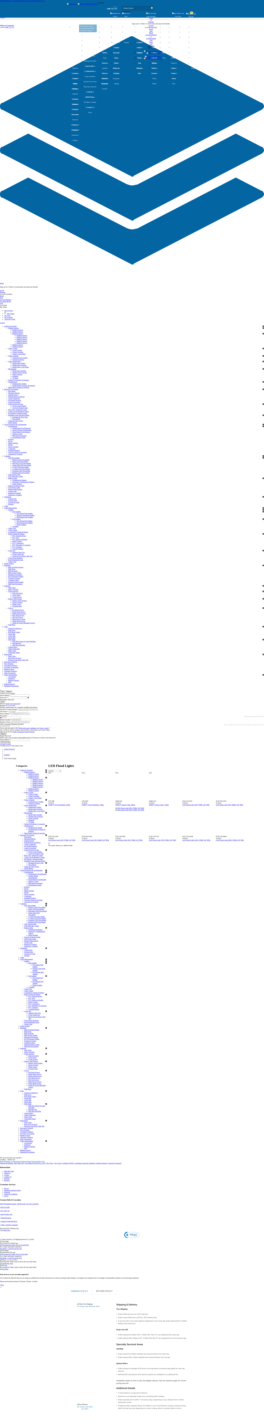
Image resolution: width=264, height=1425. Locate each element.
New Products (8, 664)
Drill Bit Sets (16, 643)
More (191, 22)
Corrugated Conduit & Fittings (18, 532)
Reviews (7, 1180)
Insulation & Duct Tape (20, 417)
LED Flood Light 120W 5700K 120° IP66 (196, 840)
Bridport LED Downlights (21, 473)
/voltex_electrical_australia (9, 1225)
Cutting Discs (12, 647)
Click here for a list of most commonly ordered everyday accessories (87, 28)
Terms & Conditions (10, 1194)
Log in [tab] (2, 691)
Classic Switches (17, 352)
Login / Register (151, 16)
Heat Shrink (16, 419)
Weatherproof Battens (19, 480)
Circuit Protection (102, 22)
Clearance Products (10, 671)
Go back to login (5, 744)
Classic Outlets (17, 350)
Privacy (6, 1188)
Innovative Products (10, 662)
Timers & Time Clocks (15, 421)
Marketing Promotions (11, 686)
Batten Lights (12, 478)
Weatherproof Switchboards (21, 428)
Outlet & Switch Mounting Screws (23, 623)
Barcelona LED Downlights (21, 463)
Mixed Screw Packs (18, 619)
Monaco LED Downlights (20, 460)
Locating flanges (17, 549)
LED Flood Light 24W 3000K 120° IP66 (95, 840)
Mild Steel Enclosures (19, 436)
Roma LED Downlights (20, 462)
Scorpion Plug (17, 606)
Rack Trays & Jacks (14, 658)
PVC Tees (15, 538)
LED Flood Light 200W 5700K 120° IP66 (230, 840)
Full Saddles (16, 519)
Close (2, 1285)
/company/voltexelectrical (8, 1221)
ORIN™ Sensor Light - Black (125, 805)
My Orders (157, 57)
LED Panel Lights (14, 487)
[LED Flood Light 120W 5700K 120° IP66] (182, 808)
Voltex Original (13, 356)
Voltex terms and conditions (27, 728)
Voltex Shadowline (14, 361)
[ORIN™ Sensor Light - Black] (115, 775)
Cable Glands (12, 530)
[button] (132, 1235)
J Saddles (15, 526)
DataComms (181, 22)
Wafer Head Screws (18, 621)
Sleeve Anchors (13, 589)
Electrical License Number (9, 709)
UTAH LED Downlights (20, 467)
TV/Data (15, 378)
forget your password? (13, 704)
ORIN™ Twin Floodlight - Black (59, 805)
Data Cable (12, 656)
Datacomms (8, 654)
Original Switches (18, 360)
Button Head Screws (19, 614)
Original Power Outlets (19, 358)
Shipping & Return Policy (12, 1190)
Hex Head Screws (18, 615)
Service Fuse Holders (19, 406)
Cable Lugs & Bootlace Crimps (18, 411)
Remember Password (7, 700)
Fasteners (7, 586)
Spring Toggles (17, 602)
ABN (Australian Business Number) (12, 724)
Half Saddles (16, 512)
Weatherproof (12, 382)
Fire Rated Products (14, 400)
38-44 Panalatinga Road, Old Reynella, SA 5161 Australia (19, 1204)
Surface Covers (17, 434)
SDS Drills (11, 639)
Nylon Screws (17, 597)
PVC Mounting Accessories (21, 545)
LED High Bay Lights (15, 476)
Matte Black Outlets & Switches (18, 387)
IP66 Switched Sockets (15, 567)
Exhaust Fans (12, 500)
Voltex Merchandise (10, 675)
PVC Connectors (18, 543)
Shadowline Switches (19, 365)
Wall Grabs (12, 588)
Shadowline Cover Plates (20, 367)
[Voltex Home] (72, 4)
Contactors (11, 449)
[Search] (152, 8)
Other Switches (17, 374)
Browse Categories (8, 25)
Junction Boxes (13, 395)
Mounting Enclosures (15, 575)
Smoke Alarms (9, 563)
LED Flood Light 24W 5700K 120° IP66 (61, 840)
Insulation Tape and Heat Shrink (18, 415)
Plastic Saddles (21, 525)
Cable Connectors (14, 398)
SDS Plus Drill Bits (18, 645)
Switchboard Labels (18, 437)
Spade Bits (11, 634)
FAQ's (6, 1196)
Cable (130, 22)
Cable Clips (12, 528)
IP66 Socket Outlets (14, 573)
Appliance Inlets (13, 580)
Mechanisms (12, 369)
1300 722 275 (112, 9)
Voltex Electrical (9, 749)
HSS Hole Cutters (14, 632)
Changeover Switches (15, 454)
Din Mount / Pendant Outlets (17, 413)
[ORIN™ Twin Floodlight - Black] (48, 775)
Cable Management (10, 508)
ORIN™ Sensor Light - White (159, 805)
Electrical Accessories (88, 22)
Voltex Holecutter (14, 649)
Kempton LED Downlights (21, 471)
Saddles (10, 510)
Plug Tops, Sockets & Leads (17, 410)
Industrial (7, 565)
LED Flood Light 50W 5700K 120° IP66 (128, 840)
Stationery (11, 678)
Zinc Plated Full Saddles (24, 521)
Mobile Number (6, 720)
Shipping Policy (79, 1291)
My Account (158, 51)
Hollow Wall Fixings (15, 599)
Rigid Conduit (17, 541)
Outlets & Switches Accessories (18, 380)
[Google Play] (5, 1230)
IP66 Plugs (11, 569)
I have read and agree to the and (25, 728)
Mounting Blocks (14, 393)
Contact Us (7, 1177)
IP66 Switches (13, 571)
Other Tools (12, 651)
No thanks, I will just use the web (11, 1249)
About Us (7, 1173)
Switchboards (12, 426)
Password (4, 697)
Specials (6, 1179)
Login (151, 18)
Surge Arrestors (13, 447)
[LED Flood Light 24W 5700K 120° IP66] (48, 808)
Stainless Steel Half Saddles (25, 515)
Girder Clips (12, 562)
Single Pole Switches (19, 371)
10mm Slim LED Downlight (21, 465)
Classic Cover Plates (19, 354)
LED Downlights (14, 458)
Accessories (12, 677)
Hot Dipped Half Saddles (24, 517)
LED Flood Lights (14, 474)
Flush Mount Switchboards (21, 432)
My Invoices (158, 58)
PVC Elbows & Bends (19, 539)
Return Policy (104, 1291)
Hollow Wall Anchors (19, 601)
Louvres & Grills (13, 502)
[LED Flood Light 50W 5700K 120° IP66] (129, 809)
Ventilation (124, 22)
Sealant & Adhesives (15, 628)
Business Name (5, 722)
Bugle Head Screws (18, 612)
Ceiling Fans (12, 499)
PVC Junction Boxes (19, 536)
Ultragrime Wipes (14, 652)
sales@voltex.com (6, 1214)
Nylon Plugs (16, 595)
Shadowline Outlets (18, 363)
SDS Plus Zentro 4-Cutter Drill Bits (24, 641)
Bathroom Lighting (14, 493)
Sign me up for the (17, 732)
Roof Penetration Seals (15, 560)
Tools (171, 22)
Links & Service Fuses (15, 404)
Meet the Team (9, 1171)
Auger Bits (11, 636)
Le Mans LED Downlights (21, 469)
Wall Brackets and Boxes (16, 397)
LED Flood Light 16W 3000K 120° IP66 (229, 805)
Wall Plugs (11, 625)
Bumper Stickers (13, 680)
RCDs (10, 441)
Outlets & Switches (73, 22)
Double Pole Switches (19, 373)
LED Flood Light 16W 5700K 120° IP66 (195, 805)
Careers (6, 1175)
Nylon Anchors (13, 591)
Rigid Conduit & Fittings (16, 534)
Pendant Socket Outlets (15, 582)
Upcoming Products (10, 665)
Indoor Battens (17, 484)
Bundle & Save (9, 669)
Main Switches (13, 443)
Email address (5, 695)
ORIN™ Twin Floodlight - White (93, 805)
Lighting (114, 22)
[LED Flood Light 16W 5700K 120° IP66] (182, 773)
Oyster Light (12, 491)
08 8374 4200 (4, 1207)
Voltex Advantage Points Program (23, 732)
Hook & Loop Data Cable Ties (22, 556)
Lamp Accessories (14, 402)
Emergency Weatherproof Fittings (23, 482)
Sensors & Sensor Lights (16, 486)
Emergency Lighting (15, 495)
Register (151, 22)
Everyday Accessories (11, 667)
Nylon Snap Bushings (15, 558)
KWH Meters (12, 423)
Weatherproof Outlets (19, 384)
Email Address (5, 714)
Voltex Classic (13, 348)
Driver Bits (11, 638)
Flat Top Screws (17, 617)
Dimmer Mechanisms (15, 489)
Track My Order (9, 319)
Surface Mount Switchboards (21, 430)
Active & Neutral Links (20, 408)
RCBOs (11, 439)
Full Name (4, 711)
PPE (9, 682)
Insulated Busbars (14, 450)
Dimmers (15, 376)
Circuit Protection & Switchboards (15, 424)
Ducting (11, 504)
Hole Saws (11, 630)
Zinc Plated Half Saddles (24, 513)
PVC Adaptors (17, 547)
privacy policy (44, 728)
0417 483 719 (4, 1211)
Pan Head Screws (18, 610)
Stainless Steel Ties (18, 552)
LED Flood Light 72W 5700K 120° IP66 (162, 840)
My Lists (156, 53)
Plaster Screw (16, 604)
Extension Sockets (14, 578)
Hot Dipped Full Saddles (24, 523)
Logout (151, 25)
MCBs (10, 445)
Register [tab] (8, 691)
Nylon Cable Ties (18, 554)
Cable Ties (11, 550)
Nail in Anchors (17, 593)
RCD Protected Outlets (15, 576)
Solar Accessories (10, 673)
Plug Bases (11, 391)
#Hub (2, 283)
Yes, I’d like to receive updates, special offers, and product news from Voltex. (25, 730)
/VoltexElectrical (5, 1218)
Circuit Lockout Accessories (17, 452)
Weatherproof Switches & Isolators (23, 385)
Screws (10, 608)
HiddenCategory (13, 328)
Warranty (7, 1192)
